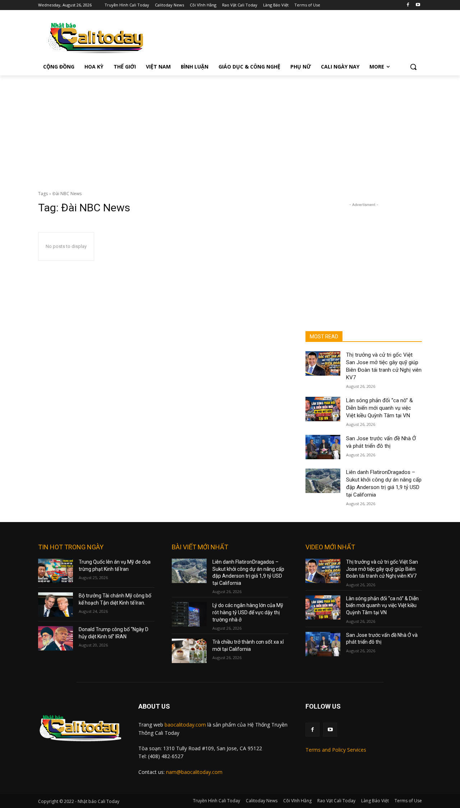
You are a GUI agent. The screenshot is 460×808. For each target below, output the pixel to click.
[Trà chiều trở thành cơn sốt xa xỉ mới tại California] (189, 651)
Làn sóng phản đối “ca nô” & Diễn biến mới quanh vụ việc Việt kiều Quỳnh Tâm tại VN (379, 408)
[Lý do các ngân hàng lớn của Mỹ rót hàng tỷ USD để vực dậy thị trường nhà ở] (189, 614)
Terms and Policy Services (335, 749)
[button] (413, 66)
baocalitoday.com (185, 724)
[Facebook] (408, 5)
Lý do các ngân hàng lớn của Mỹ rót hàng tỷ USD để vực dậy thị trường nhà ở (247, 612)
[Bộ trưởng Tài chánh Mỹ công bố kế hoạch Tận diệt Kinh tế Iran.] (55, 604)
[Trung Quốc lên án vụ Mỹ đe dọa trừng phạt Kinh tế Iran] (55, 571)
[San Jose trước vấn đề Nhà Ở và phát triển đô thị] (322, 447)
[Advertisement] (230, 129)
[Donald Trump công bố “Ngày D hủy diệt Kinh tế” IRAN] (55, 638)
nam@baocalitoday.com (194, 772)
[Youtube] (418, 5)
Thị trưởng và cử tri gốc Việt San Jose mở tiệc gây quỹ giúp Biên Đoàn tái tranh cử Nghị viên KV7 (382, 569)
